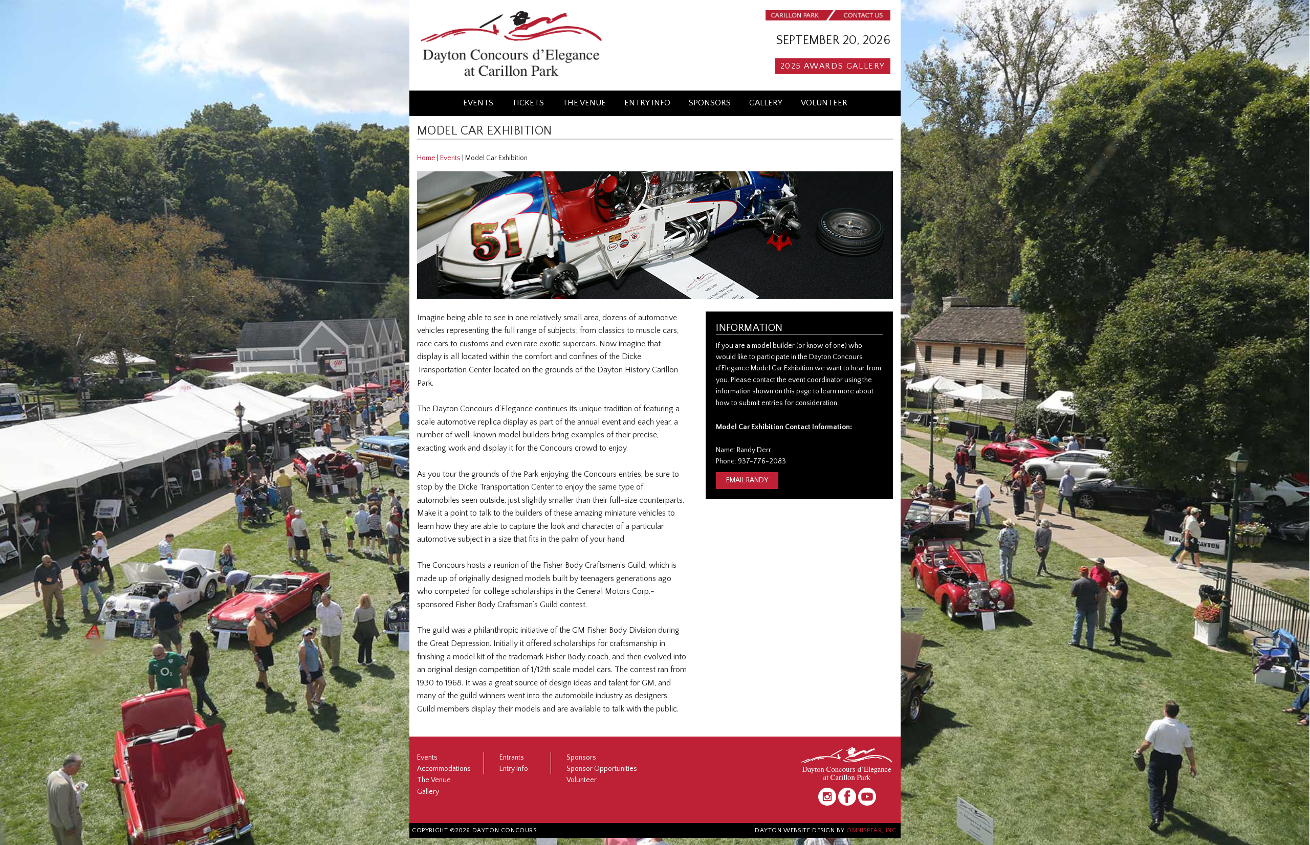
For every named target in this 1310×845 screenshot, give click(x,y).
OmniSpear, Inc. (872, 830)
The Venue (584, 102)
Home (426, 158)
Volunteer (824, 102)
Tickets (528, 102)
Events (478, 102)
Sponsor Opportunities (601, 769)
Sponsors (710, 102)
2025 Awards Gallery (832, 66)
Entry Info (647, 102)
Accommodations (444, 769)
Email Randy (747, 480)
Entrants (511, 757)
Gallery (765, 102)
